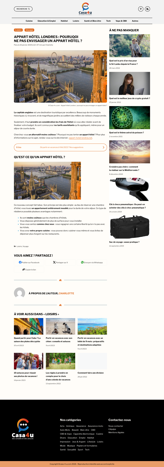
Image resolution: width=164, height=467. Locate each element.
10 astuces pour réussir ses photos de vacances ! (25, 374)
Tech (108, 21)
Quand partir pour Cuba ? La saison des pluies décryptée (27, 340)
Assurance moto (95, 426)
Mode (62, 445)
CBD (93, 430)
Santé (63, 449)
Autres (135, 21)
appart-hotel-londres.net (80, 138)
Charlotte (66, 293)
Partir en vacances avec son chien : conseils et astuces (59, 340)
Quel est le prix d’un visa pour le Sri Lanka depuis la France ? (123, 62)
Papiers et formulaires (87, 445)
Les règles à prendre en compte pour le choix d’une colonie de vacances (58, 376)
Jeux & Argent (78, 442)
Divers (63, 438)
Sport (80, 449)
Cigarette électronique (83, 434)
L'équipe (112, 429)
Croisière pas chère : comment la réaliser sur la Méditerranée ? (124, 168)
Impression (65, 442)
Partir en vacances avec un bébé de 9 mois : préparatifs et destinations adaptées (91, 341)
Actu (62, 426)
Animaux (70, 426)
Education (72, 438)
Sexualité (71, 449)
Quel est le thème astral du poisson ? (126, 132)
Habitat (64, 21)
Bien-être (84, 430)
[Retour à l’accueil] (85, 8)
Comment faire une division (91, 373)
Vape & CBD (121, 21)
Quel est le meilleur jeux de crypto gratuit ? (129, 98)
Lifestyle (91, 442)
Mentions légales (116, 432)
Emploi (82, 438)
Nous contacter (115, 426)
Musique (71, 445)
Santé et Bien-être (92, 21)
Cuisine (29, 21)
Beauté (75, 430)
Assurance (81, 426)
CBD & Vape (66, 434)
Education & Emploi (47, 21)
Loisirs (76, 21)
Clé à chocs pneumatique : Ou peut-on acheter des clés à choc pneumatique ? (127, 206)
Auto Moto (65, 430)
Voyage (29, 30)
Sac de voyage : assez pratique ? (124, 242)
